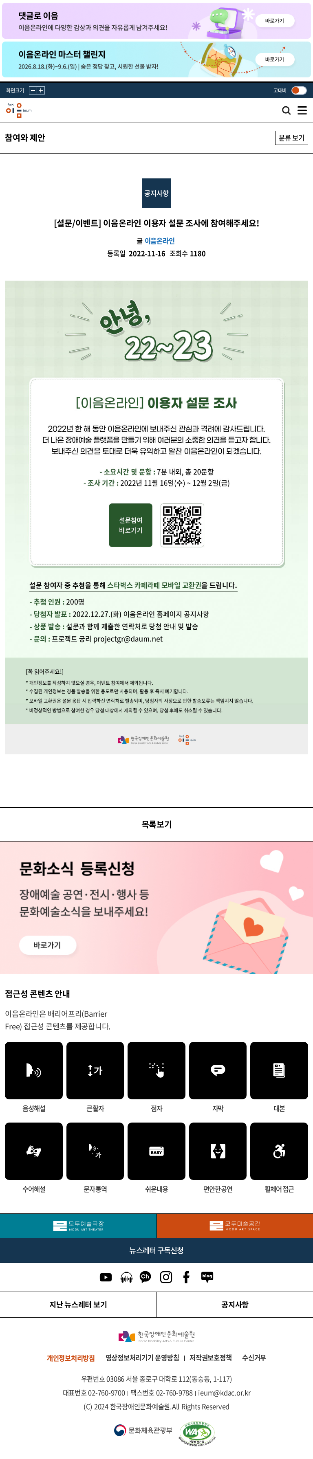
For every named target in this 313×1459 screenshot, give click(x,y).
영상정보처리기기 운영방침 (142, 1357)
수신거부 (254, 1357)
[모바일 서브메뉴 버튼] (302, 110)
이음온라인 (160, 241)
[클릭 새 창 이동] (156, 1336)
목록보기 (156, 824)
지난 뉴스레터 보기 (78, 1304)
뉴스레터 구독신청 (156, 1250)
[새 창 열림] (241, 1433)
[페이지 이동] (156, 21)
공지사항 (235, 1304)
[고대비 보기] (298, 90)
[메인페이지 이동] (18, 110)
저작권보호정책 (210, 1357)
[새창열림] (78, 1225)
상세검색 (286, 112)
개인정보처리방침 (71, 1358)
